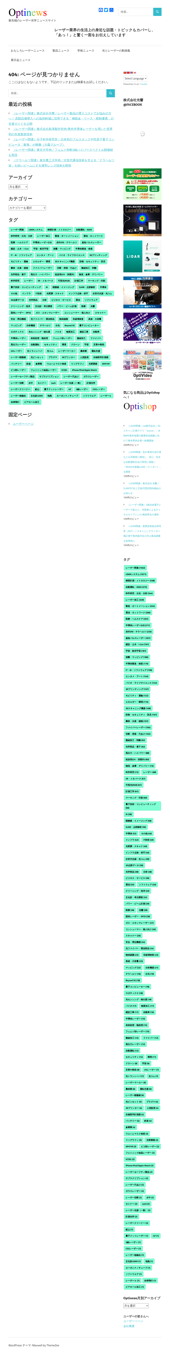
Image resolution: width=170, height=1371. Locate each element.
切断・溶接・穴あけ (67, 268)
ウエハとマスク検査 (56, 363)
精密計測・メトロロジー (59, 229)
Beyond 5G (70, 325)
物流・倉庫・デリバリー (91, 274)
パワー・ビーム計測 (67, 306)
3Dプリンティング (98, 255)
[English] (131, 72)
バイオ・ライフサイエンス (72, 255)
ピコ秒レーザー (18, 370)
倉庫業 (39, 363)
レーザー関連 (17, 229)
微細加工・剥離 (88, 268)
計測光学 (91, 383)
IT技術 (39, 293)
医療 (83, 306)
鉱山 (37, 389)
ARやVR (106, 363)
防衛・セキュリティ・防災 (92, 261)
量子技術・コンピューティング (26, 287)
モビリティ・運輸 (19, 261)
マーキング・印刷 (96, 280)
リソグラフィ (77, 363)
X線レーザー (82, 389)
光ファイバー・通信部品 (42, 319)
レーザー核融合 (18, 395)
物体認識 (63, 319)
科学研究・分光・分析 (21, 236)
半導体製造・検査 (84, 248)
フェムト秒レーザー (62, 338)
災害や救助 (98, 344)
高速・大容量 (94, 319)
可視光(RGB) (64, 280)
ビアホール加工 (31, 402)
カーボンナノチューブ (67, 395)
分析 (44, 300)
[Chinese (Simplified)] (124, 72)
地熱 (49, 395)
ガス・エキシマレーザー (47, 312)
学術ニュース (85, 50)
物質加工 (70, 331)
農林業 (83, 351)
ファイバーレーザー (42, 268)
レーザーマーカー (67, 351)
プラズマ (52, 357)
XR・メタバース (45, 280)
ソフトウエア (89, 395)
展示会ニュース (21, 60)
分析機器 (30, 325)
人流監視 (84, 357)
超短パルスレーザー (91, 242)
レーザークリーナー (20, 389)
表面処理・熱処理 (39, 338)
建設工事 (84, 331)
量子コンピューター (89, 325)
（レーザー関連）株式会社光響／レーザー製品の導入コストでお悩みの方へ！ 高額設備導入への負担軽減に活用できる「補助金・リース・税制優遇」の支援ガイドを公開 (61, 118)
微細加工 (81, 338)
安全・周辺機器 (18, 319)
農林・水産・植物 (19, 268)
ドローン (75, 344)
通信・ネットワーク (93, 236)
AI (47, 287)
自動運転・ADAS (84, 229)
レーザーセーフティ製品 (23, 376)
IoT (69, 389)
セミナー (42, 383)
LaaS (53, 383)
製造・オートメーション (67, 236)
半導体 (103, 287)
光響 (92, 306)
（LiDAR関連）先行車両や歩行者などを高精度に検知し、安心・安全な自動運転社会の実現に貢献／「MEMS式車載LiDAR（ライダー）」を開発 (142, 461)
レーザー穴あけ (71, 376)
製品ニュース (60, 50)
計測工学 (79, 280)
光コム (50, 351)
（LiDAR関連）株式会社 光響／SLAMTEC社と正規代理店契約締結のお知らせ (142, 488)
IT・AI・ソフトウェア (21, 255)
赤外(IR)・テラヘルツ (66, 242)
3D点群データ (17, 300)
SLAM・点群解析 (87, 287)
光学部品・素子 (18, 274)
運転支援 (95, 351)
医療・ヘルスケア (19, 242)
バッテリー (16, 363)
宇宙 (86, 344)
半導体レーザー (18, 338)
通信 (78, 300)
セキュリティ (50, 344)
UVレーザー (16, 351)
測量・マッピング (62, 248)
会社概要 (129, 1326)
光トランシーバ (34, 351)
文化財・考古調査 (43, 306)
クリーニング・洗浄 (20, 306)
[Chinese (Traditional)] (128, 72)
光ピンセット (37, 357)
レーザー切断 (17, 383)
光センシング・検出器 (39, 331)
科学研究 (15, 280)
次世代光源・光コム (102, 293)
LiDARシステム (36, 229)
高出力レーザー (18, 344)
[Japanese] (134, 72)
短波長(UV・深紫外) (64, 274)
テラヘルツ (45, 325)
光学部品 (33, 300)
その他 (14, 293)
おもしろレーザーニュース (28, 50)
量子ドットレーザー (54, 389)
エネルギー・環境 (41, 261)
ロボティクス (17, 331)
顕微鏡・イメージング (63, 287)
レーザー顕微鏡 (18, 357)
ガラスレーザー (91, 376)
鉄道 (28, 363)
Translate (143, 84)
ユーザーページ (23, 424)
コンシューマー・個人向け (77, 312)
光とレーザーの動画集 (116, 50)
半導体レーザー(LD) (42, 242)
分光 (57, 325)
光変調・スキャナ (55, 293)
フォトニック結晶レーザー (44, 370)
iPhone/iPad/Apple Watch (84, 370)
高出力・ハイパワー (40, 274)
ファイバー (95, 338)
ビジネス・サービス (61, 300)
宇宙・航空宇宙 (40, 248)
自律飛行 (15, 402)
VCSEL (64, 370)
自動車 (96, 331)
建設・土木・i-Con (20, 248)
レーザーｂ (106, 395)
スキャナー (100, 312)
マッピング (16, 325)
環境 (64, 344)
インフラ (26, 293)
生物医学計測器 (100, 357)
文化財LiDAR (37, 395)
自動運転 (35, 344)
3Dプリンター (68, 357)
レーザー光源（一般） (71, 383)
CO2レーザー (99, 389)
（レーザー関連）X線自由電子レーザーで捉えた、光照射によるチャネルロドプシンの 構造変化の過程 (142, 509)
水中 (31, 383)
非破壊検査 (78, 319)
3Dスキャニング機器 (65, 261)
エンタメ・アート (45, 255)
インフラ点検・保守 (78, 293)
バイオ (58, 331)
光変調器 (93, 363)
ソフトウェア (91, 300)
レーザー (28, 280)
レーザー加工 (43, 236)
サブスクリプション (49, 376)
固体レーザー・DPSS (21, 312)
